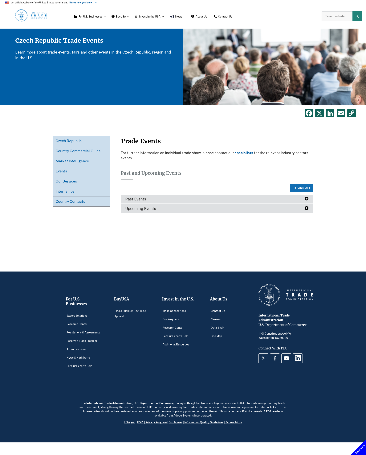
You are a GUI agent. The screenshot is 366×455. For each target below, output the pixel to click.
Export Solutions (77, 315)
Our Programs (171, 319)
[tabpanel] (183, 67)
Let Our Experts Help (79, 365)
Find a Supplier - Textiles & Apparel (130, 313)
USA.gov (129, 422)
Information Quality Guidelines (203, 422)
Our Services (66, 181)
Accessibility (233, 422)
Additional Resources (176, 344)
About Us (218, 299)
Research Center (77, 323)
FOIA (140, 422)
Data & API (217, 327)
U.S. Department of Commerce (153, 403)
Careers (216, 319)
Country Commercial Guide (78, 151)
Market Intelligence (72, 161)
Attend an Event (77, 349)
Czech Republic (69, 141)
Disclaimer (175, 422)
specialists (244, 153)
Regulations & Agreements (83, 332)
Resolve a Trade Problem (82, 340)
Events (61, 171)
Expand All (301, 188)
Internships (65, 191)
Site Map (216, 335)
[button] (89, 16)
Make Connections (174, 310)
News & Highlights (78, 357)
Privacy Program (156, 422)
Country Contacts (70, 201)
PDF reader (273, 411)
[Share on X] (319, 113)
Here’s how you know (81, 2)
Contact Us (218, 310)
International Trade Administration (109, 403)
